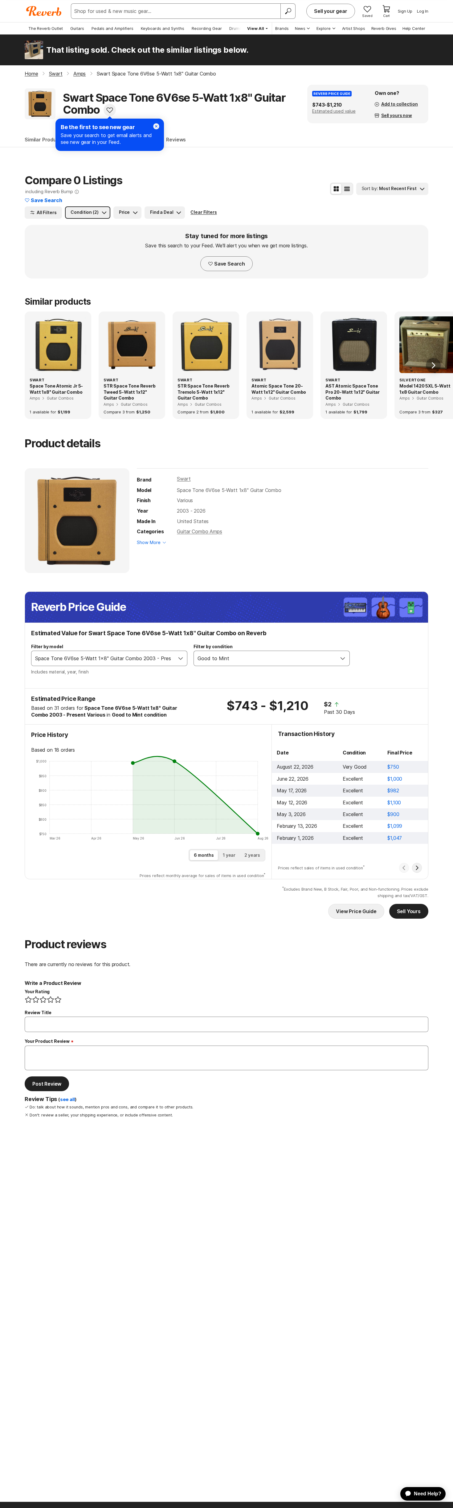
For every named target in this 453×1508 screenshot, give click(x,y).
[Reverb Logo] (44, 11)
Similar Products (44, 139)
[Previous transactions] (404, 868)
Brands (282, 28)
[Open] (180, 658)
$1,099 (394, 826)
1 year (229, 855)
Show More (149, 542)
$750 (393, 767)
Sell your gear (330, 11)
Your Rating (37, 991)
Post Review (46, 1084)
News (300, 28)
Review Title (38, 1012)
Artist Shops (353, 28)
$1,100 (394, 802)
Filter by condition (213, 646)
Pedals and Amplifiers (112, 28)
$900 (393, 814)
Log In (422, 11)
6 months (204, 855)
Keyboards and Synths (162, 28)
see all (67, 1099)
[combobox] (102, 658)
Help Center (413, 28)
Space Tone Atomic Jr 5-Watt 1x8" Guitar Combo (56, 389)
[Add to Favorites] (110, 110)
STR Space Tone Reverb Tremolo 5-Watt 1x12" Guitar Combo (204, 391)
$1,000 (394, 779)
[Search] (287, 11)
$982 (393, 790)
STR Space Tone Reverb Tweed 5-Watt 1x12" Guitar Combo (130, 391)
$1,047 (394, 838)
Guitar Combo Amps (199, 531)
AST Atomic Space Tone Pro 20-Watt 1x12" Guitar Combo (352, 391)
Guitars (77, 28)
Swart (183, 479)
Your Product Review (47, 1041)
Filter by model (47, 646)
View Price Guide (356, 911)
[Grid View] (336, 189)
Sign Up (405, 11)
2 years (252, 855)
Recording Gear (207, 28)
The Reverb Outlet (45, 28)
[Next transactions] (417, 868)
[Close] (156, 126)
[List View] (347, 189)
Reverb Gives (383, 28)
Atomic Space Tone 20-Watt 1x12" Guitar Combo (278, 389)
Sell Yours (409, 911)
